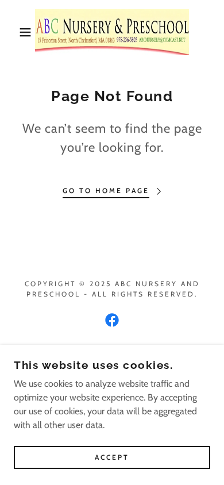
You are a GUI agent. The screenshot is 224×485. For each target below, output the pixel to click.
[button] (17, 32)
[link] (112, 32)
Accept (112, 457)
